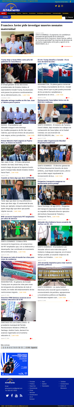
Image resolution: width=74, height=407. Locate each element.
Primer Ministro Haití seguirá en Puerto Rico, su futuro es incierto (16, 142)
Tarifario (63, 381)
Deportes (25, 13)
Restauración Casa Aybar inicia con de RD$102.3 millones (53, 101)
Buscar (70, 17)
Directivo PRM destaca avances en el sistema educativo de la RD (16, 299)
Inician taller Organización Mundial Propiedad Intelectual (52, 142)
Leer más (26, 95)
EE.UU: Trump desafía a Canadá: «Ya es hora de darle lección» (53, 61)
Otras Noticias (11, 13)
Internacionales (57, 13)
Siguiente (34, 347)
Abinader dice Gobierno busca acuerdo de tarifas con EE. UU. (54, 223)
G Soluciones (69, 406)
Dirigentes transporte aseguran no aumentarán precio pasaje (51, 182)
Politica (32, 384)
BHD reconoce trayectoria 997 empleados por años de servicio (17, 218)
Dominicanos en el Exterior (44, 13)
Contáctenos (64, 384)
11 (22, 347)
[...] (47, 44)
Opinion (44, 384)
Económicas (32, 13)
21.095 (28, 347)
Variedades (65, 13)
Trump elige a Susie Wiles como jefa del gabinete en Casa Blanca (17, 61)
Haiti (43, 381)
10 (19, 347)
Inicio (3, 13)
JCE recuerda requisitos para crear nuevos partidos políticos (55, 264)
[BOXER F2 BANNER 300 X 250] (14, 364)
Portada (32, 381)
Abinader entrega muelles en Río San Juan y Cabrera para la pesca (18, 101)
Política (19, 13)
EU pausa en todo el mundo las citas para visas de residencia (17, 258)
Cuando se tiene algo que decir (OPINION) (17, 178)
